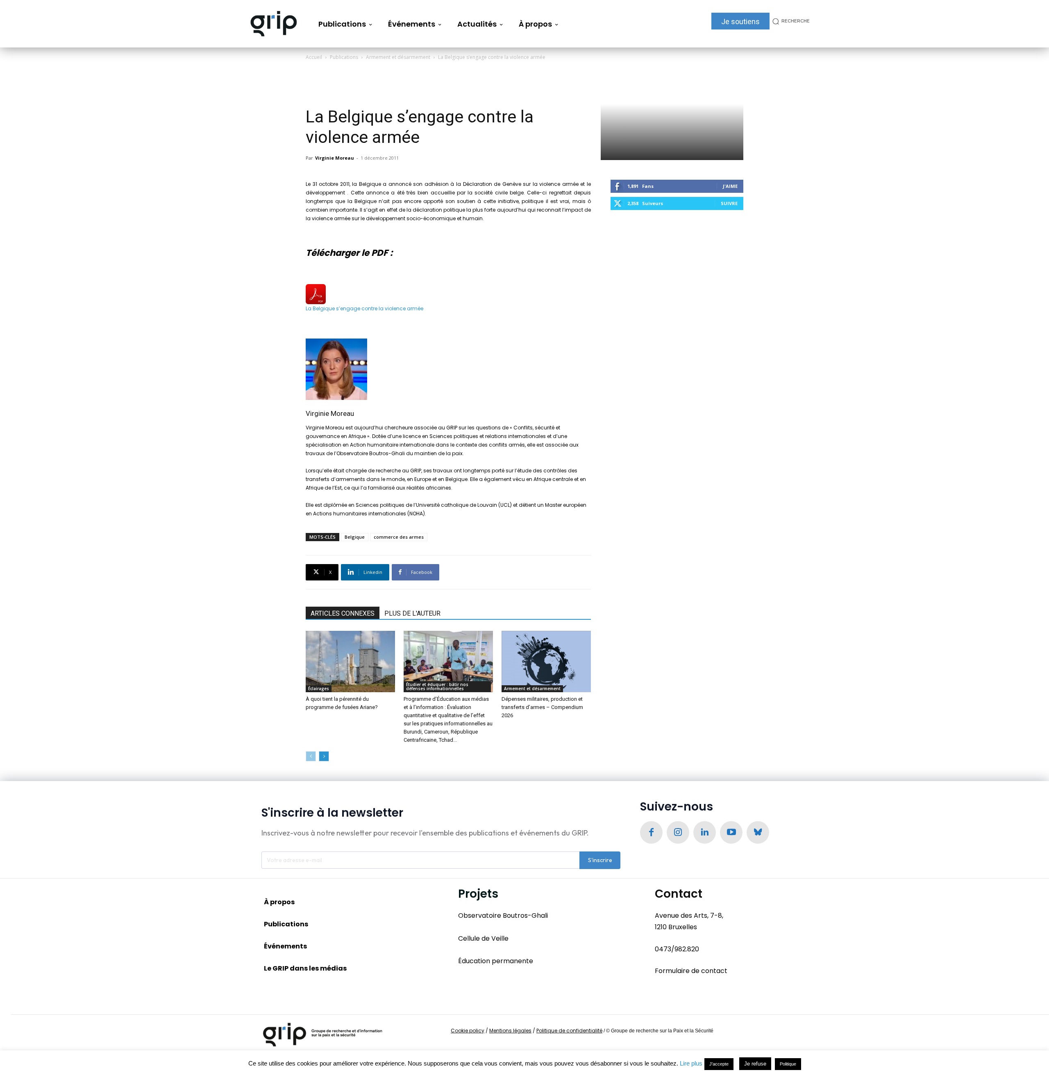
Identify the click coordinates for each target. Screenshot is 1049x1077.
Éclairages (318, 688)
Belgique (355, 537)
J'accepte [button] (719, 1063)
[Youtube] (731, 832)
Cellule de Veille (483, 938)
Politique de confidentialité (569, 1030)
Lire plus (691, 1063)
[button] (790, 21)
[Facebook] (651, 832)
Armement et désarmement (398, 57)
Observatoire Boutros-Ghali (503, 915)
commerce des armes (399, 537)
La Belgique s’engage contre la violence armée (364, 308)
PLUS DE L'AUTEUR (412, 613)
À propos (279, 902)
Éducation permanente (495, 961)
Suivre (729, 203)
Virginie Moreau (334, 158)
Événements (285, 946)
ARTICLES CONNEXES (343, 613)
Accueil (314, 57)
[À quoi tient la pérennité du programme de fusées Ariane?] (350, 661)
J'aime (730, 186)
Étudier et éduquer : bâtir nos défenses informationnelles (437, 686)
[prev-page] (311, 756)
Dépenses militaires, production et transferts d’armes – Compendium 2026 (542, 707)
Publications (344, 57)
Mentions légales (510, 1030)
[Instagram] (678, 832)
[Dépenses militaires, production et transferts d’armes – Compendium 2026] (546, 661)
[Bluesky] (758, 832)
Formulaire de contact (691, 970)
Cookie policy (467, 1030)
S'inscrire (600, 860)
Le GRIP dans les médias (305, 968)
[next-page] (324, 756)
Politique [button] (788, 1063)
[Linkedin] (704, 832)
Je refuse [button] (755, 1064)
